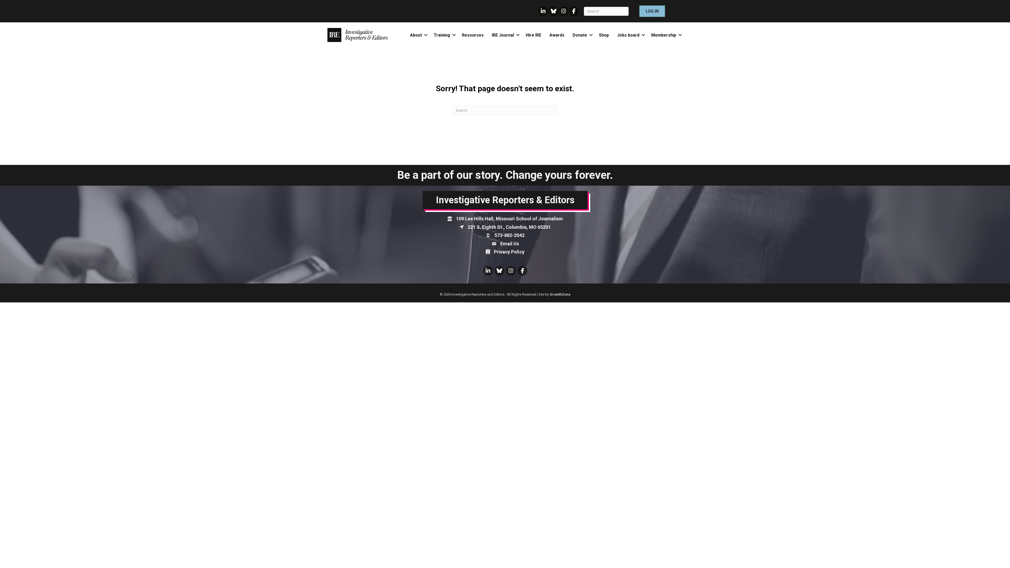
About (416, 35)
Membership (663, 35)
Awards (556, 35)
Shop (604, 35)
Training (442, 35)
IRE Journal (503, 35)
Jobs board (628, 35)
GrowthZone (560, 294)
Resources (473, 35)
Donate (580, 35)
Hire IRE (533, 35)
